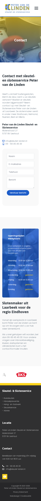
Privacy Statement (20, 492)
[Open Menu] (36, 8)
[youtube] (4, 476)
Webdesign (14, 496)
